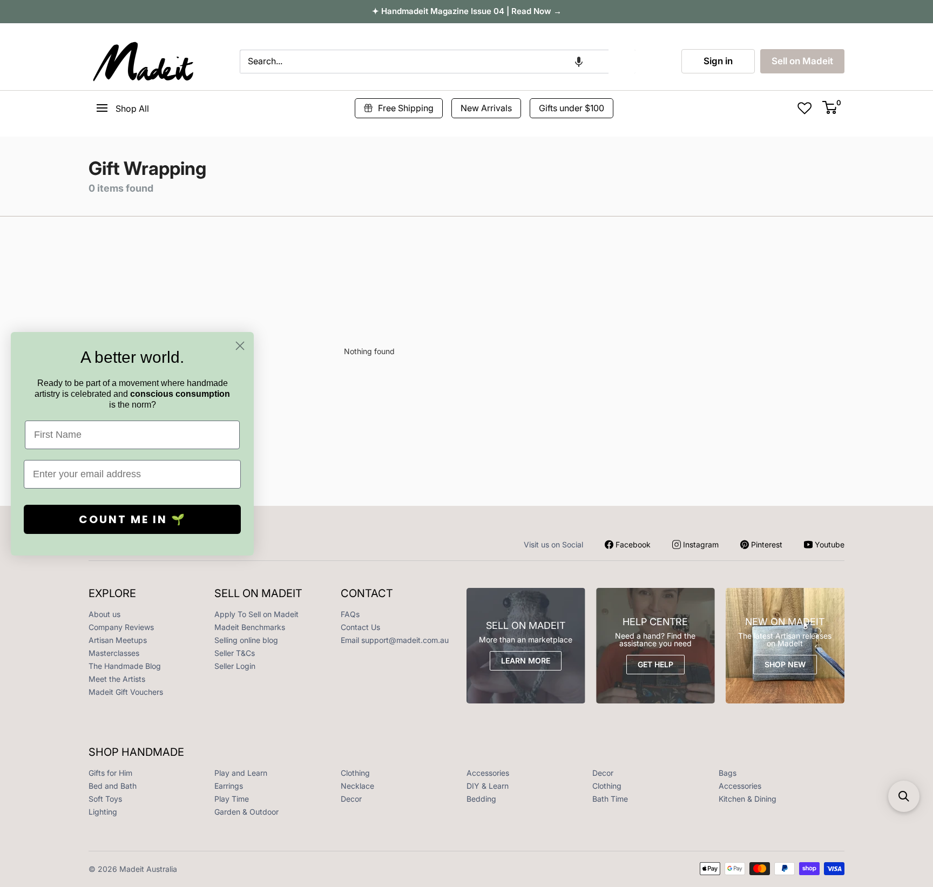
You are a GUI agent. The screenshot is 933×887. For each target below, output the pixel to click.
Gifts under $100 (571, 108)
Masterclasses (114, 653)
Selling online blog (246, 640)
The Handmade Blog (125, 666)
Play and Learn (240, 772)
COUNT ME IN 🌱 (132, 519)
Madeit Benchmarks (249, 627)
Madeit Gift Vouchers (126, 691)
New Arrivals (486, 108)
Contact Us (360, 627)
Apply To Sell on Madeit (256, 614)
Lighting (103, 811)
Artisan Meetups (118, 640)
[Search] (622, 61)
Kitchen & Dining (747, 798)
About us (104, 614)
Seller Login (234, 666)
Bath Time (610, 798)
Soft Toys (105, 798)
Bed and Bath (113, 785)
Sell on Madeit (802, 61)
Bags (727, 772)
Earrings (228, 785)
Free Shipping (406, 108)
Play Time (231, 798)
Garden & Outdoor (246, 811)
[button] (578, 61)
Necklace (357, 785)
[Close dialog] (240, 345)
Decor (602, 772)
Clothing (355, 772)
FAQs (350, 614)
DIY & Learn (487, 785)
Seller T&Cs (234, 653)
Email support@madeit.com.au (395, 640)
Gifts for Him (110, 772)
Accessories (487, 772)
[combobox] (424, 61)
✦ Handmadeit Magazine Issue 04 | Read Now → (467, 11)
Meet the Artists (117, 678)
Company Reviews (121, 627)
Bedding (481, 798)
